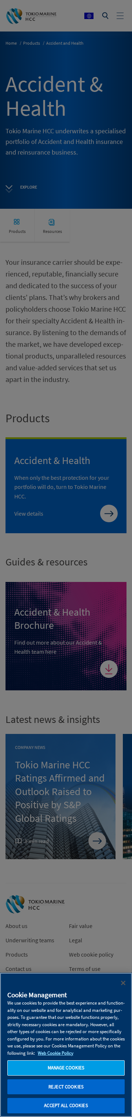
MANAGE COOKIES (66, 1068)
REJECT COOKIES (66, 1087)
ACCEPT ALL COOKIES (66, 1105)
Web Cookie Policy (55, 1053)
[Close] (123, 983)
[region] (66, 1045)
